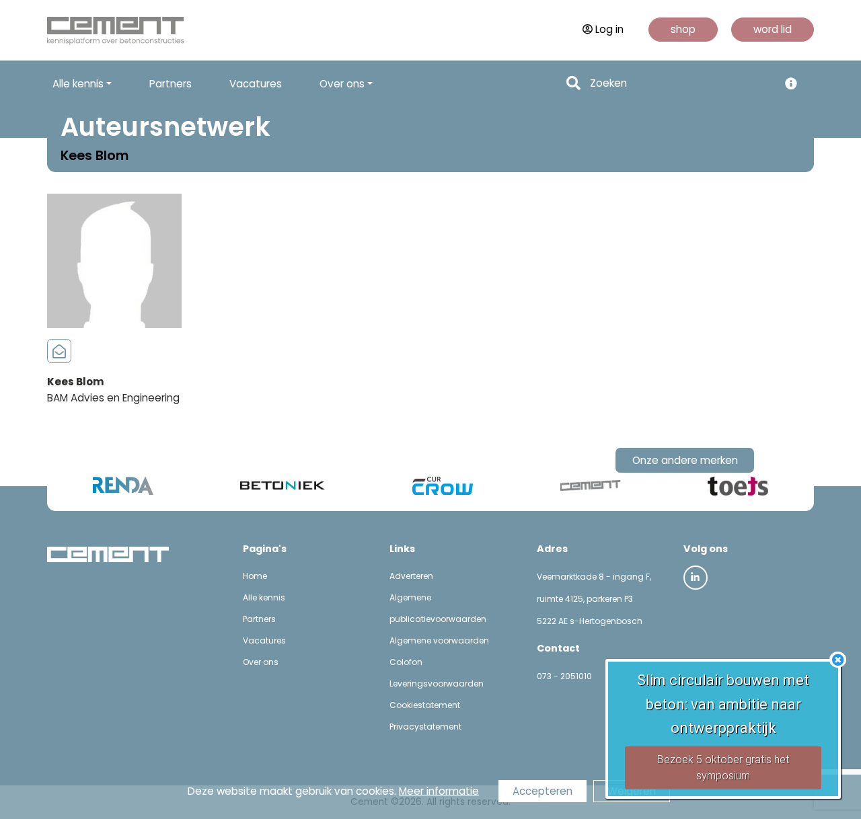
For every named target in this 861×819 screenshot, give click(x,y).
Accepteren (542, 791)
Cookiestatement (424, 705)
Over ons (260, 662)
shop (683, 29)
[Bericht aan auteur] (59, 351)
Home (255, 576)
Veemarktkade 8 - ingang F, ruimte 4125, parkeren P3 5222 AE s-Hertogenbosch (594, 599)
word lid (772, 29)
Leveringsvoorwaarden (436, 683)
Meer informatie (439, 791)
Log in (609, 29)
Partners (170, 84)
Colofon (405, 662)
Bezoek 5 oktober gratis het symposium (723, 767)
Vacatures (255, 84)
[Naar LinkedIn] (695, 578)
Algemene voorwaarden (439, 640)
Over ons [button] (342, 84)
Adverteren (411, 576)
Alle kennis (264, 597)
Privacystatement (425, 726)
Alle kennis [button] (78, 84)
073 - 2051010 (564, 676)
